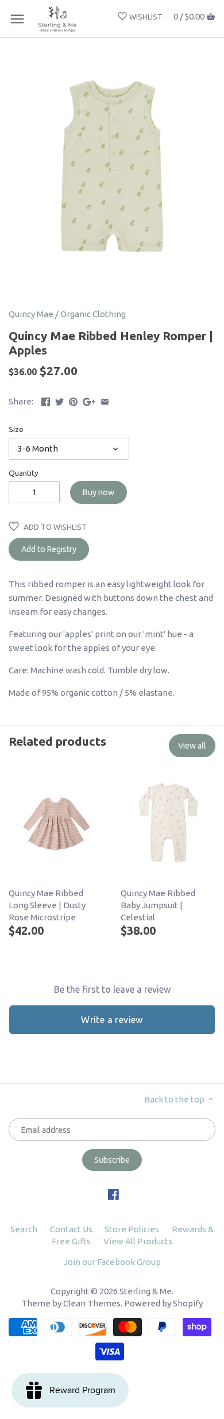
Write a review (112, 1020)
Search (23, 1229)
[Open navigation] (17, 19)
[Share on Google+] (89, 400)
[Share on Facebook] (45, 400)
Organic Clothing (93, 314)
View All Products (137, 1241)
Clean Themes (92, 1303)
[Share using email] (105, 400)
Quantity (23, 472)
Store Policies (132, 1229)
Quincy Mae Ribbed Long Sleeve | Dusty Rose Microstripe (47, 905)
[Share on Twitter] (59, 400)
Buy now (98, 492)
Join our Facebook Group (112, 1262)
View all (192, 745)
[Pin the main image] (73, 400)
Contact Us (71, 1229)
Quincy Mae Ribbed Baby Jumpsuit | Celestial (158, 905)
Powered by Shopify (163, 1303)
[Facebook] (113, 1193)
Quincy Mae (31, 314)
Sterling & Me (145, 1291)
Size (16, 429)
